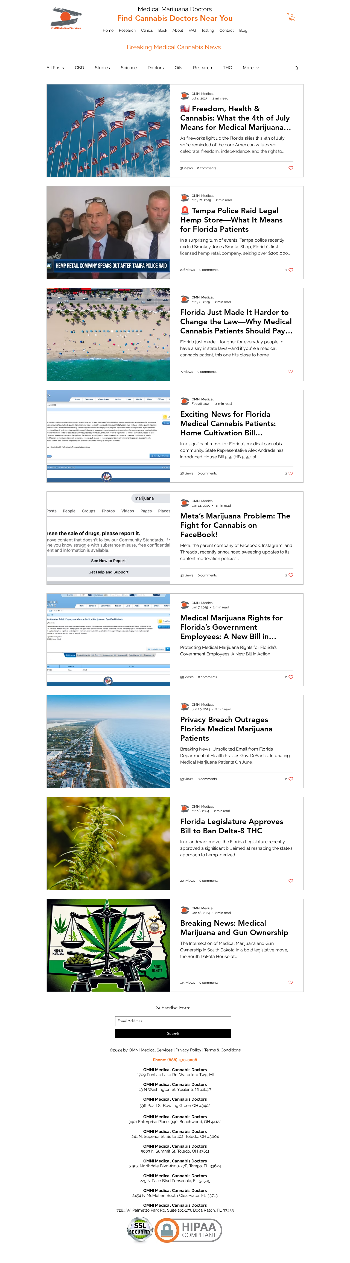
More (248, 67)
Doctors (156, 67)
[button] (292, 17)
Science (129, 67)
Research (202, 67)
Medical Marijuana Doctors (175, 9)
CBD (79, 67)
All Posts (55, 67)
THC (227, 67)
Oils (178, 67)
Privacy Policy (188, 1050)
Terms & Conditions (222, 1050)
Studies (102, 67)
